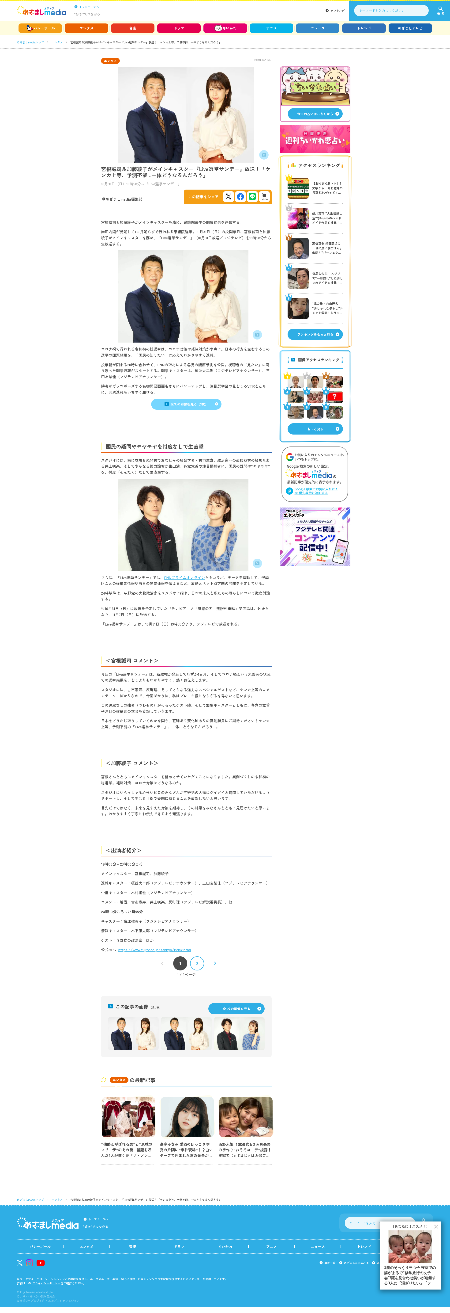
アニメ (271, 28)
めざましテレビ (410, 28)
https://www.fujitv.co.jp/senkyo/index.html (154, 949)
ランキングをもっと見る (315, 334)
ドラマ (179, 28)
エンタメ (86, 28)
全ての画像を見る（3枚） (189, 404)
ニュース (318, 28)
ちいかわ (229, 28)
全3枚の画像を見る (236, 1008)
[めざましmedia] (41, 10)
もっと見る (315, 429)
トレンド (364, 28)
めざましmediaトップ (30, 42)
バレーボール (44, 28)
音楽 (132, 28)
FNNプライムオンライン (184, 577)
